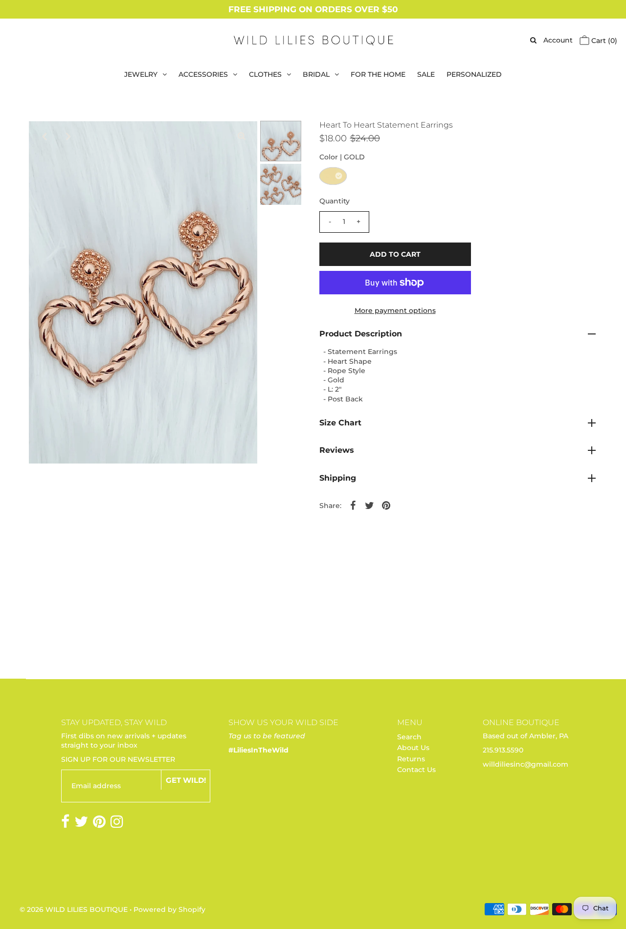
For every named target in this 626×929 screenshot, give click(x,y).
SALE (426, 74)
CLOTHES (265, 74)
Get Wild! (186, 780)
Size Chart (340, 422)
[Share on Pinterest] (386, 505)
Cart (603, 40)
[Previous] (44, 136)
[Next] (68, 136)
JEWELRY (140, 74)
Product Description (360, 333)
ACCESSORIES (203, 74)
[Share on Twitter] (369, 505)
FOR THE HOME (378, 74)
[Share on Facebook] (353, 505)
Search (409, 736)
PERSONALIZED (474, 74)
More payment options (395, 310)
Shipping (337, 478)
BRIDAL (316, 74)
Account (558, 40)
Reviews (336, 450)
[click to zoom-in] (241, 136)
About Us (413, 747)
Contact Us (416, 769)
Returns (411, 758)
